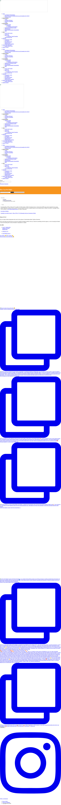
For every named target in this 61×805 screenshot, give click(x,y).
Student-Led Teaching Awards (10, 27)
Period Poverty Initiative (9, 43)
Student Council (8, 24)
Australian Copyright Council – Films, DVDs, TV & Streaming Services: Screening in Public (18, 213)
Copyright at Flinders (5, 211)
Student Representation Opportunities (12, 29)
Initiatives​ (4, 38)
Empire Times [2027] (9, 46)
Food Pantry (7, 40)
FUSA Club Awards (8, 33)
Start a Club (7, 35)
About (3, 13)
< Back (2, 204)
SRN (6, 31)
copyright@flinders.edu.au (13, 209)
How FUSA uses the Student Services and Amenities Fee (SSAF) (17, 15)
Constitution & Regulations (10, 14)
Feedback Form (8, 17)
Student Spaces (7, 42)
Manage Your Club (8, 37)
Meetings (9, 25)
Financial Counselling (9, 21)
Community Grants (8, 39)
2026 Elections (7, 28)
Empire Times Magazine (7, 44)
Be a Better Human (8, 41)
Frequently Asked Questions (12, 36)
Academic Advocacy (9, 20)
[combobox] (5, 181)
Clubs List (7, 34)
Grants (6, 22)
